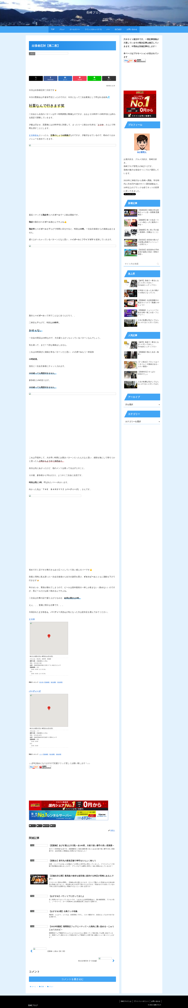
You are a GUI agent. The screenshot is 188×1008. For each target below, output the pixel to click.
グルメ (33, 825)
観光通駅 (53, 682)
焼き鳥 (41, 682)
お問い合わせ (155, 1001)
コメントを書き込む (72, 979)
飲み (53, 825)
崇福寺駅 (58, 754)
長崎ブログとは (126, 1001)
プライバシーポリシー (141, 1001)
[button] (109, 78)
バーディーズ (35, 691)
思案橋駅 (47, 682)
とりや (32, 619)
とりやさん (34, 135)
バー (40, 754)
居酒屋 (47, 825)
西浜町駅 (60, 682)
